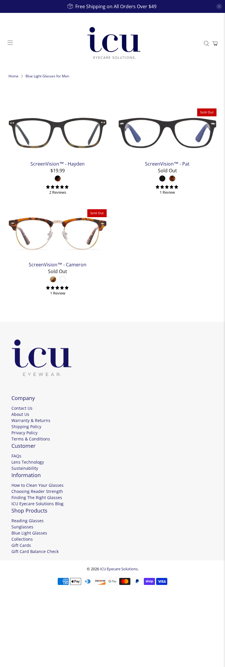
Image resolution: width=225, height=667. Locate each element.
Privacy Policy (24, 432)
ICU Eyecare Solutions (119, 568)
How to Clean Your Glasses (37, 485)
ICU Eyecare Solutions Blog (37, 503)
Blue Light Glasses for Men (47, 76)
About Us (20, 414)
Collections (22, 539)
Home (13, 76)
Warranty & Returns (30, 420)
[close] (219, 6)
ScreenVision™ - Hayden (57, 164)
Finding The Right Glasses (36, 497)
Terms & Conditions (30, 439)
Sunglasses (22, 527)
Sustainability (24, 468)
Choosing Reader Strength (37, 491)
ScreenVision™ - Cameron (57, 264)
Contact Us (22, 408)
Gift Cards (21, 545)
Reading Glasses (27, 520)
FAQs (16, 456)
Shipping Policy (26, 426)
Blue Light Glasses (29, 533)
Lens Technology (27, 462)
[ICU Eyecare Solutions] (112, 43)
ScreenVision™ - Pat (167, 164)
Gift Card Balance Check (35, 551)
